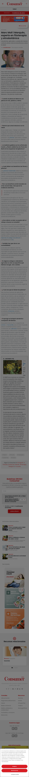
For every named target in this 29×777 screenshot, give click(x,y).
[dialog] (14, 763)
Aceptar (14, 766)
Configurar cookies (15, 774)
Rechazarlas (14, 770)
